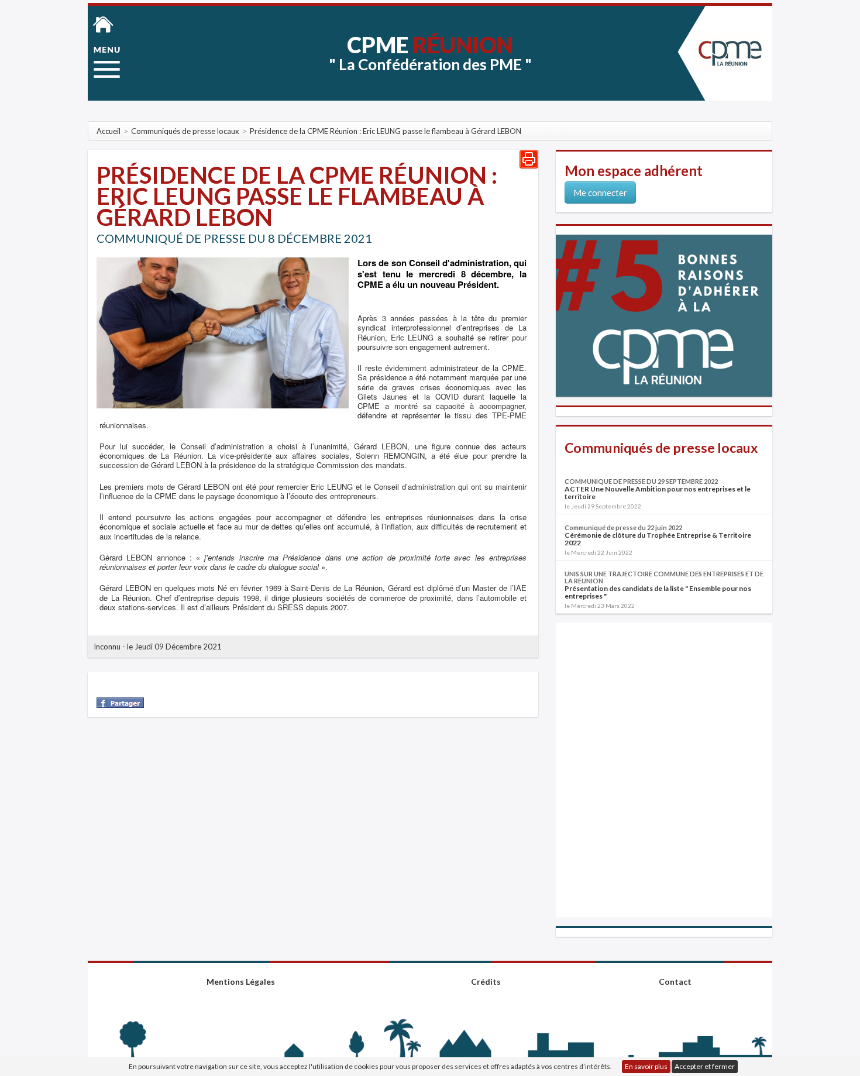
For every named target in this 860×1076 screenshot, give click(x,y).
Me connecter (600, 192)
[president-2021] (223, 331)
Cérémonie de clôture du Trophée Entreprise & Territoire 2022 (658, 539)
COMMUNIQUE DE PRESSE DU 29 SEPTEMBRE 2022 (641, 481)
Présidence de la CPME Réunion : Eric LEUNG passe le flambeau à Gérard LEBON (297, 196)
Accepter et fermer (705, 1066)
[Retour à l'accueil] (103, 23)
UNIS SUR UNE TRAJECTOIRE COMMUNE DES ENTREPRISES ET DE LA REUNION (664, 577)
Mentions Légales (241, 981)
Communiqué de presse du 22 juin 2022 (623, 527)
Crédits (486, 981)
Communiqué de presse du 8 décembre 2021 (234, 238)
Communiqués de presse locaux (661, 447)
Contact (675, 981)
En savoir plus (646, 1066)
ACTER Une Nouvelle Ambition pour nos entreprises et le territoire (658, 492)
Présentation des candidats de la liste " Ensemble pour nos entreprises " (658, 592)
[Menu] (107, 62)
